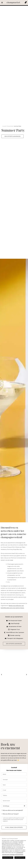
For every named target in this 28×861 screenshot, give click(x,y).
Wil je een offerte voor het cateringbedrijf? (13, 810)
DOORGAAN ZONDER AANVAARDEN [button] (12, 854)
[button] (2, 2)
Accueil (4, 126)
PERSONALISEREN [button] (7, 857)
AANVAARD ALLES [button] (19, 857)
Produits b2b (10, 126)
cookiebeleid (19, 852)
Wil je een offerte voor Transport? (11, 814)
